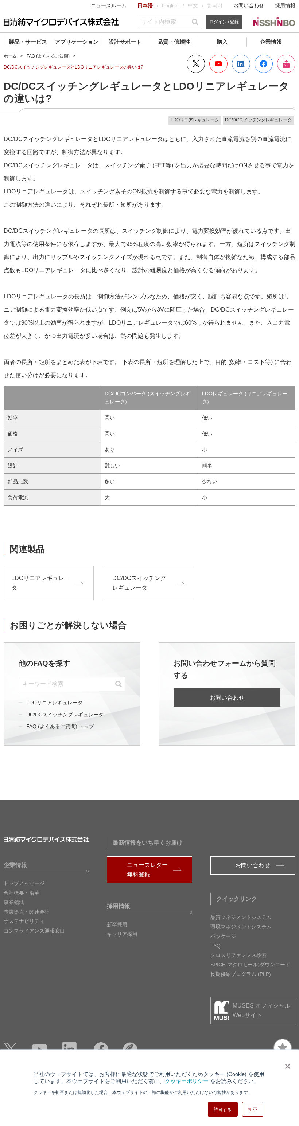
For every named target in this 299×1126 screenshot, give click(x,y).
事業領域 (14, 902)
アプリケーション (76, 42)
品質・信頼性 (174, 42)
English (170, 5)
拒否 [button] (252, 1109)
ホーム (10, 56)
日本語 (145, 5)
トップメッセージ (24, 883)
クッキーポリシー (187, 1080)
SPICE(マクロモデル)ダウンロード (250, 964)
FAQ (215, 946)
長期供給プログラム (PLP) (240, 974)
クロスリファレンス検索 (238, 955)
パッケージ (223, 936)
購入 (222, 42)
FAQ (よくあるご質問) (48, 56)
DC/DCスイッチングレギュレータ (65, 715)
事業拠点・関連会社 (27, 912)
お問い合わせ (248, 5)
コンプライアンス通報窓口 (34, 931)
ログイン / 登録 (224, 21)
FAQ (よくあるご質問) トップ (60, 726)
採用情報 (285, 5)
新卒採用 (117, 924)
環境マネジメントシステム (241, 927)
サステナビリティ (24, 921)
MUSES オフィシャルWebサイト (261, 1010)
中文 (193, 5)
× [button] (286, 1063)
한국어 (214, 5)
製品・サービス (28, 42)
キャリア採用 (122, 934)
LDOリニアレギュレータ (54, 702)
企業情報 (271, 42)
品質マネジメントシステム (241, 917)
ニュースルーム (109, 5)
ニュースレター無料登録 (147, 869)
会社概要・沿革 (21, 893)
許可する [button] (223, 1109)
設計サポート (125, 42)
